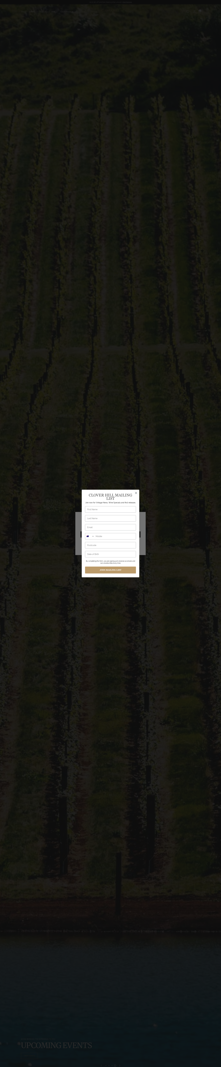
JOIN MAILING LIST (110, 570)
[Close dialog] (136, 493)
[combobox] (89, 536)
